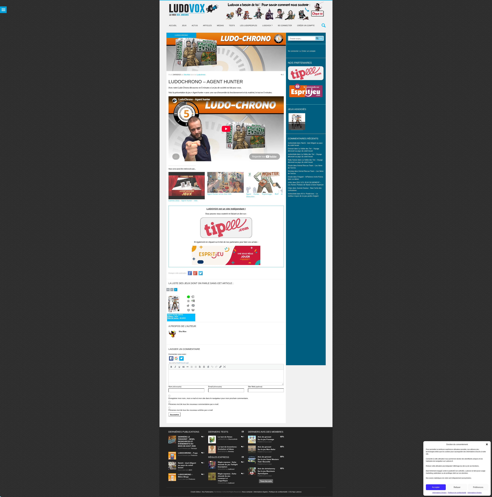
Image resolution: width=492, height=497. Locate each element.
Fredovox (194, 455)
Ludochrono (201, 75)
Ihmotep (291, 171)
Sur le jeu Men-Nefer (266, 449)
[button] (487, 444)
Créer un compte (306, 25)
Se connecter (285, 25)
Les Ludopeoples (248, 25)
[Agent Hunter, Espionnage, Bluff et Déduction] (264, 182)
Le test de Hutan (225, 437)
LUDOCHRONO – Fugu (188, 453)
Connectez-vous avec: (177, 354)
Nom (174, 387)
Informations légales (439, 493)
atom (190, 470)
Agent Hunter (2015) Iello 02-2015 (176, 316)
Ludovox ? (267, 25)
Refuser (457, 487)
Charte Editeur (196, 492)
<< (168, 290)
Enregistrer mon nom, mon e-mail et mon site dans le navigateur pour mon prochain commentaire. (208, 398)
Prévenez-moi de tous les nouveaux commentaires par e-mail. (193, 404)
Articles (207, 25)
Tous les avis (266, 481)
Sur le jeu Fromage (266, 439)
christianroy (270, 469)
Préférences (478, 487)
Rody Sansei (292, 160)
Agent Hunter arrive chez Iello (219, 194)
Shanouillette (232, 439)
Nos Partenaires (207, 492)
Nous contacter (247, 492)
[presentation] (171, 366)
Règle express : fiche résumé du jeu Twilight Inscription (228, 464)
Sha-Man (187, 75)
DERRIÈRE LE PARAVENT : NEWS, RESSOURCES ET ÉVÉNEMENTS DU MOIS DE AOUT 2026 (187, 441)
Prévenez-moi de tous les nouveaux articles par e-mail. (190, 410)
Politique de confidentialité (457, 493)
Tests (232, 25)
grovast (268, 437)
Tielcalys (194, 448)
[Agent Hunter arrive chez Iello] (225, 182)
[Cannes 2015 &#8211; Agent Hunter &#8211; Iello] (186, 185)
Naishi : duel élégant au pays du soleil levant (187, 465)
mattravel (231, 469)
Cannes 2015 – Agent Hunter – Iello (182, 201)
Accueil (173, 25)
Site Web (255, 387)
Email (215, 387)
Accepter (436, 487)
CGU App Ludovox (295, 492)
